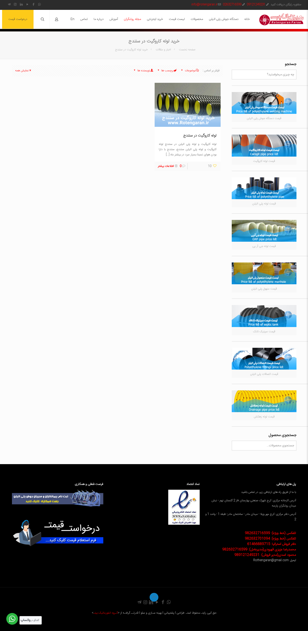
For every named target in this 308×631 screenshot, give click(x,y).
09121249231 (256, 4)
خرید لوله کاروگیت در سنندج (131, 49)
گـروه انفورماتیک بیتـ (105, 612)
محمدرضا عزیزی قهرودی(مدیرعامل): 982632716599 (259, 549)
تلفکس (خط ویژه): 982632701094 (270, 538)
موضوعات (190, 70)
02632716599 (232, 4)
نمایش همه (22, 70)
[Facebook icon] (33, 4)
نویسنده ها (143, 70)
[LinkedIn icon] (21, 4)
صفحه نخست (186, 49)
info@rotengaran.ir (204, 4)
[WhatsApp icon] (39, 4)
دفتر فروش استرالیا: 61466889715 (271, 544)
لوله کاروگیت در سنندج (199, 135)
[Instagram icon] (15, 4)
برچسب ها (167, 70)
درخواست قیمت (17, 19)
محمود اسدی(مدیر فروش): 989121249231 (265, 555)
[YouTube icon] (27, 4)
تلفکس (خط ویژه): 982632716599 (270, 533)
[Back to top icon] (154, 597)
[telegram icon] (9, 4)
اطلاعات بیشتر (166, 166)
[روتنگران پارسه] (281, 19)
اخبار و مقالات (163, 49)
